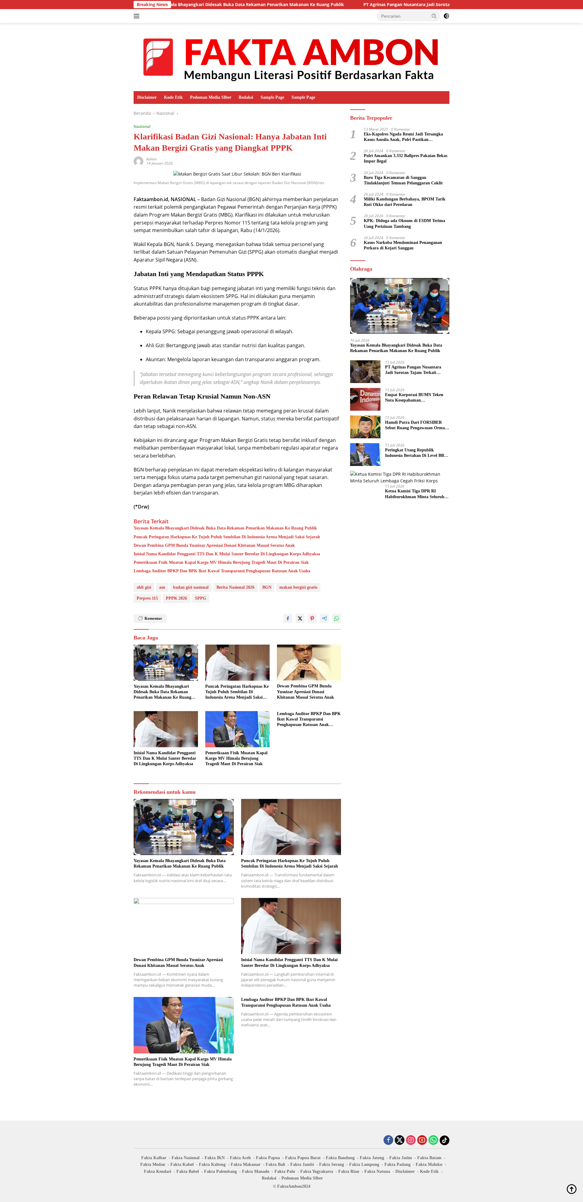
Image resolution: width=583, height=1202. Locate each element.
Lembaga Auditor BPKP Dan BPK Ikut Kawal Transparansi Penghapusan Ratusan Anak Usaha (222, 571)
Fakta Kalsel (182, 1164)
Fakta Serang (331, 1164)
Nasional (142, 126)
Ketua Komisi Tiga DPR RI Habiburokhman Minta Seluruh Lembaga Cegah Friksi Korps (414, 494)
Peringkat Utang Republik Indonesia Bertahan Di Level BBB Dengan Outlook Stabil (416, 453)
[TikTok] (444, 1140)
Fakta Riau (348, 1171)
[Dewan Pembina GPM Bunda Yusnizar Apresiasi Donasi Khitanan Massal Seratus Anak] (309, 663)
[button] (434, 16)
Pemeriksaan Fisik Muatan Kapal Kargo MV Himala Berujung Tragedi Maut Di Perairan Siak (221, 562)
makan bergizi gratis (298, 587)
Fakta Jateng (372, 1158)
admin (151, 159)
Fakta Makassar (246, 1164)
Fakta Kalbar (153, 1158)
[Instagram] (411, 1140)
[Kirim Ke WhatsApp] (336, 618)
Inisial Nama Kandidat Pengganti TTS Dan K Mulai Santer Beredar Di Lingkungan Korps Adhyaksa (227, 554)
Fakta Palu (284, 1171)
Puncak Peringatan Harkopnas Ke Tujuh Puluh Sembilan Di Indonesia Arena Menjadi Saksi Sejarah (227, 537)
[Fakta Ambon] (291, 57)
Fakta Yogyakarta (316, 1171)
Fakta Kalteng (212, 1164)
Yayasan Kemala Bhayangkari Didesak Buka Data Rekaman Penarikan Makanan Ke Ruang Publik (190, 4)
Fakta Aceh (240, 1158)
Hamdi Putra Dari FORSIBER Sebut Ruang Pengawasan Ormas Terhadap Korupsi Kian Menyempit (415, 425)
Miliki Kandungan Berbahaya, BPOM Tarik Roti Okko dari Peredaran (404, 202)
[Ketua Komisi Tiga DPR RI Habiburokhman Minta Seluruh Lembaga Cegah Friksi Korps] (399, 478)
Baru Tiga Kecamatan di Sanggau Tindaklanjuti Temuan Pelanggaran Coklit (403, 180)
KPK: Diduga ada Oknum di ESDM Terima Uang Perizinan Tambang (404, 223)
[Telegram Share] (324, 618)
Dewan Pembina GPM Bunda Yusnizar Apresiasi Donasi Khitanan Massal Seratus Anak (214, 545)
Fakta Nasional (185, 1158)
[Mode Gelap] (446, 16)
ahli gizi (144, 587)
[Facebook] (388, 1140)
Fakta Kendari (157, 1171)
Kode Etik (173, 97)
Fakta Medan (152, 1164)
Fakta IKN (215, 1158)
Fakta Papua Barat (303, 1158)
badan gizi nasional (191, 587)
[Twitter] (399, 1140)
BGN (266, 587)
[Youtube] (422, 1140)
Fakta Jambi (302, 1164)
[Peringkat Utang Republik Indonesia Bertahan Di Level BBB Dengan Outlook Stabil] (365, 454)
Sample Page (272, 97)
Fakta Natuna (377, 1171)
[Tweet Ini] (300, 618)
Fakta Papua (268, 1158)
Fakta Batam (429, 1158)
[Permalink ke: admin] (138, 161)
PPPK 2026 (176, 598)
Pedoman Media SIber (210, 97)
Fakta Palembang (220, 1171)
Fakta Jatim (400, 1158)
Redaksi (246, 97)
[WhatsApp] (433, 1140)
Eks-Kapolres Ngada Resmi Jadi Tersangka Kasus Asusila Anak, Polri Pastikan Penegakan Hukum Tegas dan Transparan (403, 137)
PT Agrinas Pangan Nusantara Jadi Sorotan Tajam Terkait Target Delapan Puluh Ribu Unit (402, 4)
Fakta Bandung (340, 1158)
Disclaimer (147, 97)
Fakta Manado (255, 1171)
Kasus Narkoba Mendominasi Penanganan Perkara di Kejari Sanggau (403, 245)
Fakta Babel (187, 1171)
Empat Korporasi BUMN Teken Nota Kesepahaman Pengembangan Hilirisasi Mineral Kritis (416, 397)
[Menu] (138, 16)
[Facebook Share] (287, 618)
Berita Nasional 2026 (235, 587)
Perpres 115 (147, 598)
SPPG (200, 598)
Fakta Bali (275, 1164)
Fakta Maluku (429, 1164)
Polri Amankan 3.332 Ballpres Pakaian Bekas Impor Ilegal (405, 158)
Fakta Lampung (364, 1164)
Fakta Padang (397, 1164)
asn (162, 587)
